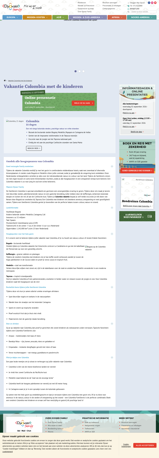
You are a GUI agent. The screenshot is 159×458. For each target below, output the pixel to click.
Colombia (52, 124)
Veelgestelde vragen (92, 425)
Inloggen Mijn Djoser (137, 3)
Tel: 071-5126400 (136, 6)
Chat (29, 431)
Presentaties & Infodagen (112, 6)
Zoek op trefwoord (92, 422)
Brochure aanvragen (110, 3)
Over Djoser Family (85, 12)
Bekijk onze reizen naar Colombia (136, 206)
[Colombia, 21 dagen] (15, 121)
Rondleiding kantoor (55, 428)
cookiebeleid (7, 451)
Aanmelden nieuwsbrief (130, 428)
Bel (18, 431)
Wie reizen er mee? (55, 425)
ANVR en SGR (90, 432)
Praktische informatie (95, 418)
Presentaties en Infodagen (131, 425)
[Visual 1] (76, 71)
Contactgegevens (109, 9)
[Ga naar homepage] (22, 7)
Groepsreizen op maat (86, 9)
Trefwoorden (89, 428)
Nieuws (50, 432)
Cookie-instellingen (126, 445)
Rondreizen (82, 3)
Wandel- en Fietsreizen (86, 6)
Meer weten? (126, 418)
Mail (23, 431)
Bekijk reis (33, 148)
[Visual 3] (83, 71)
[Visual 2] (79, 71)
